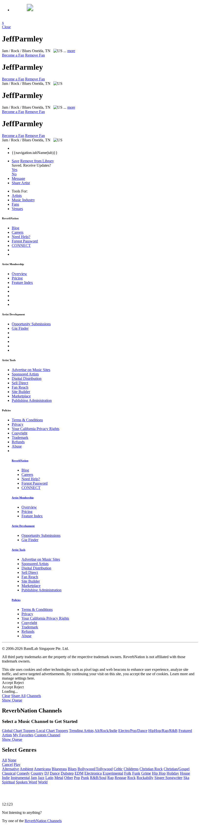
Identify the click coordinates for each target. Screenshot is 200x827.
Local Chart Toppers (52, 731)
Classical (9, 773)
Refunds (18, 442)
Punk (85, 778)
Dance (55, 773)
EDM (79, 773)
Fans (15, 204)
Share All (18, 696)
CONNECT (21, 245)
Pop (77, 778)
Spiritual (8, 782)
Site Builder (21, 392)
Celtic (118, 769)
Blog (15, 228)
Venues (17, 209)
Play (17, 764)
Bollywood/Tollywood (95, 769)
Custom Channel (47, 735)
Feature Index (22, 282)
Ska (186, 778)
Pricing (17, 278)
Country (37, 773)
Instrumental (20, 778)
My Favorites (23, 735)
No (14, 174)
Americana (42, 769)
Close (6, 27)
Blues (72, 769)
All (4, 760)
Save (15, 161)
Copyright (19, 433)
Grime (146, 773)
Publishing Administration (32, 400)
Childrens (131, 769)
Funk (136, 773)
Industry (23, 200)
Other (68, 778)
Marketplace (21, 396)
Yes (14, 170)
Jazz (41, 778)
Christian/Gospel (177, 769)
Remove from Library (37, 161)
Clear (6, 696)
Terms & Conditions (27, 420)
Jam (34, 778)
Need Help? (21, 237)
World (43, 782)
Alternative (10, 769)
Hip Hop (159, 773)
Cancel (7, 764)
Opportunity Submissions (31, 324)
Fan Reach (20, 387)
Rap (110, 778)
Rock (131, 778)
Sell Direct (20, 383)
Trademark (20, 437)
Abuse (17, 446)
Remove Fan (35, 55)
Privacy (17, 424)
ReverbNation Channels (43, 821)
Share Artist (21, 183)
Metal (58, 778)
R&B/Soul (98, 778)
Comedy (23, 773)
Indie (6, 778)
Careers (17, 232)
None (12, 760)
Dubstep (67, 773)
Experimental (113, 773)
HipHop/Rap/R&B (163, 731)
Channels (34, 696)
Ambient (26, 769)
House (185, 773)
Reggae (120, 778)
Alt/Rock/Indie (105, 731)
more (71, 51)
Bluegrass (59, 769)
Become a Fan (13, 55)
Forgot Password (25, 241)
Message (18, 178)
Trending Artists (81, 731)
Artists (17, 195)
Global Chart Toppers (18, 731)
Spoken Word (26, 782)
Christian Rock (151, 769)
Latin (49, 778)
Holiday (173, 773)
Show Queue (12, 700)
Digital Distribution (26, 378)
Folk (127, 773)
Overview (19, 274)
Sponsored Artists (25, 374)
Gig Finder (20, 328)
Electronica (93, 773)
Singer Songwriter (168, 778)
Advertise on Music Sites (31, 370)
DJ (46, 773)
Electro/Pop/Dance (132, 731)
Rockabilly (145, 778)
